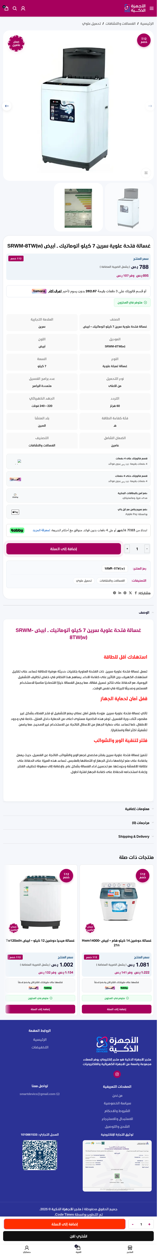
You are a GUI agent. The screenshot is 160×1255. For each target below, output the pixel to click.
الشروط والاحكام (117, 1111)
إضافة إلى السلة (63, 549)
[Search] (15, 8)
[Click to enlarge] (146, 173)
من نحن (117, 1095)
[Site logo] (135, 8)
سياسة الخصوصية (117, 1103)
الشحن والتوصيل (117, 1126)
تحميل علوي (91, 23)
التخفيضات (40, 1047)
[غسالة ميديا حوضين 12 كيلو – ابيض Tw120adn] (40, 902)
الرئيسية (147, 23)
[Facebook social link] (135, 593)
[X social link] (130, 593)
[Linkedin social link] (119, 593)
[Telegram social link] (114, 593)
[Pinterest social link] (125, 593)
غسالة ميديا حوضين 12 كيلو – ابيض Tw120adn (40, 940)
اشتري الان (78, 1236)
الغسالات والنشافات (120, 23)
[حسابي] (23, 8)
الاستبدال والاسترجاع (117, 1119)
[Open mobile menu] (152, 8)
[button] (6, 106)
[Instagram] (117, 1074)
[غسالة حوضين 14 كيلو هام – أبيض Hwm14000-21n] (117, 902)
